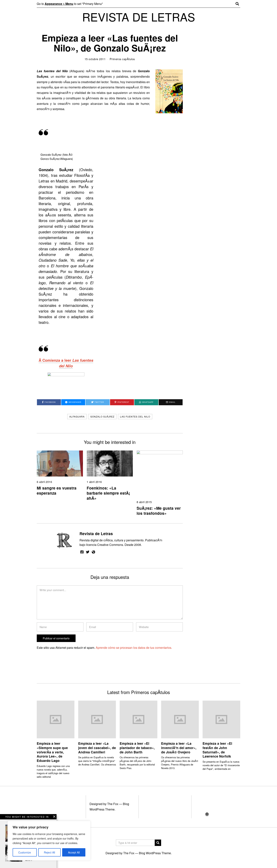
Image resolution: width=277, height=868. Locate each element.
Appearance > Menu (59, 4)
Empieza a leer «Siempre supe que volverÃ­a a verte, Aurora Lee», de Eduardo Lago (52, 752)
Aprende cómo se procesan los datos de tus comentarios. (134, 647)
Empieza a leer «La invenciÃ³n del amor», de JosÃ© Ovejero (178, 747)
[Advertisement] (138, 840)
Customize (24, 852)
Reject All (49, 852)
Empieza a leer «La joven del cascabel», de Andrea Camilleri (97, 747)
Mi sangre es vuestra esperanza (57, 490)
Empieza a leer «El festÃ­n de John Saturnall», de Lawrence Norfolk (217, 750)
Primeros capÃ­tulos (122, 59)
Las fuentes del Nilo (135, 416)
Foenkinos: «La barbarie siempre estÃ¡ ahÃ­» (108, 493)
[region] (49, 840)
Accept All (74, 852)
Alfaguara (77, 416)
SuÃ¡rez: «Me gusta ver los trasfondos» (159, 510)
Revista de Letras (96, 533)
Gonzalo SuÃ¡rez (102, 416)
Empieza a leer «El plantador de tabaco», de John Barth (137, 747)
